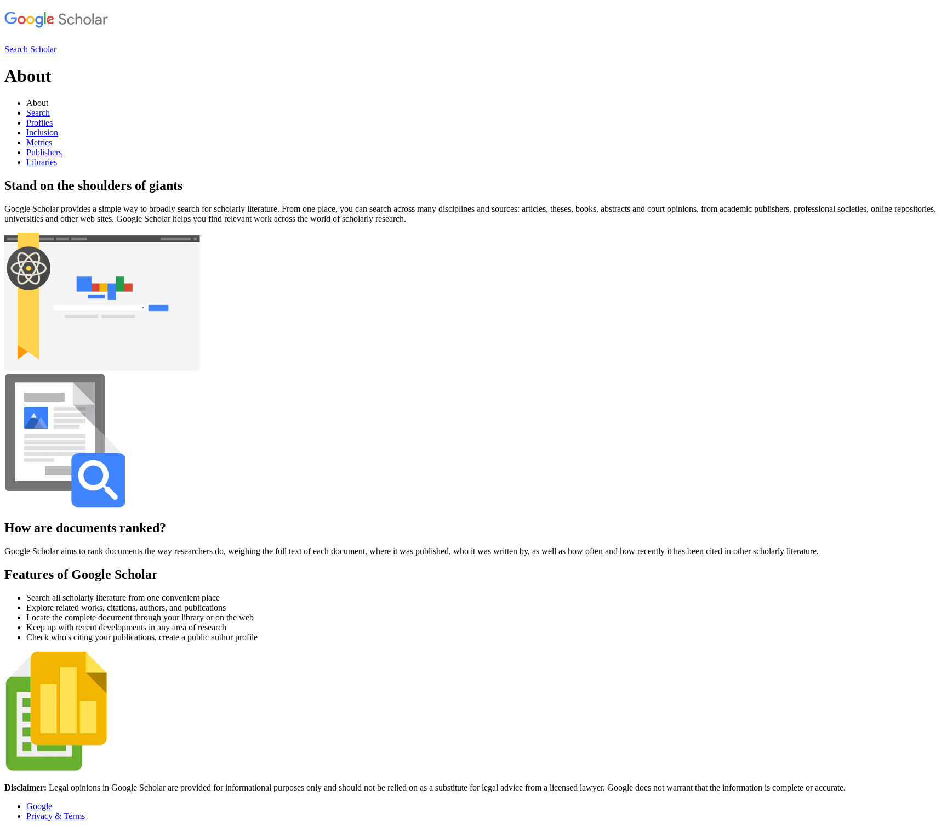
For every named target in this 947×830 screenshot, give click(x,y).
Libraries (41, 162)
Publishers (44, 152)
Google (39, 806)
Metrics (39, 142)
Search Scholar (30, 49)
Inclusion (42, 132)
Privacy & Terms (55, 816)
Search (38, 112)
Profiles (39, 122)
